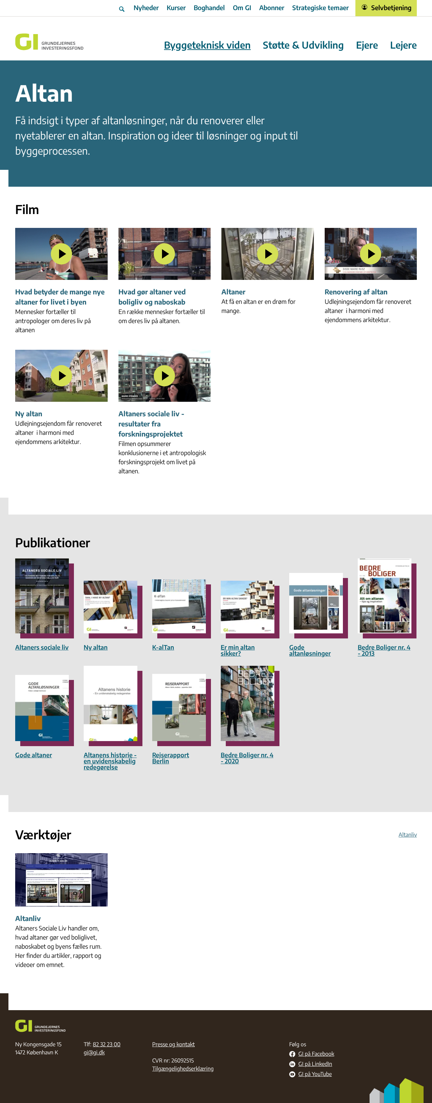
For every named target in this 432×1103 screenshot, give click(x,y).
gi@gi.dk (94, 1052)
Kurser (176, 7)
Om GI (242, 7)
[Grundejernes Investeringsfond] (49, 41)
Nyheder (146, 7)
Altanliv (408, 834)
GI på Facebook (316, 1054)
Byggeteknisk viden (207, 45)
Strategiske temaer (320, 7)
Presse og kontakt (173, 1044)
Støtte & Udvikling (303, 45)
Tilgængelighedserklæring (183, 1068)
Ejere (367, 45)
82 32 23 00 (106, 1044)
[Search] (122, 8)
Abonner (271, 7)
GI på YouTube (315, 1074)
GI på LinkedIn (315, 1064)
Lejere (403, 45)
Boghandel (209, 7)
